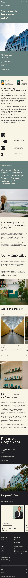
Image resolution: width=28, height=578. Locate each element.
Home (2, 5)
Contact (5, 5)
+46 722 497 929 (25, 83)
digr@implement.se (9, 84)
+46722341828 (6, 523)
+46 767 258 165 (5, 69)
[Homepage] (4, 2)
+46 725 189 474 (9, 83)
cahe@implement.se (7, 525)
